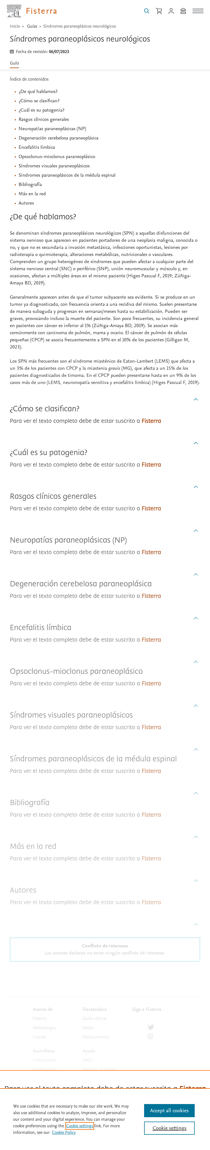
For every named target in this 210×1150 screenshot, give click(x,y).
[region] (105, 1119)
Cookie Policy (64, 1132)
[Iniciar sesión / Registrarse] (171, 11)
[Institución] (183, 11)
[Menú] (198, 11)
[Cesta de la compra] (159, 11)
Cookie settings (79, 1126)
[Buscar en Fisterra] (146, 11)
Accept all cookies (169, 1110)
